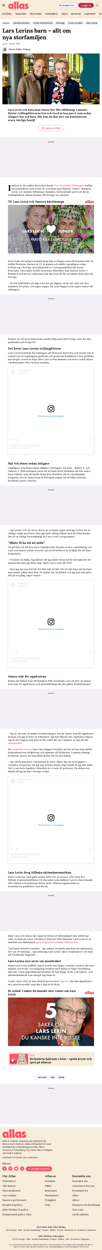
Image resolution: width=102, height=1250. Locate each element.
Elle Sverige (11, 1230)
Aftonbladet (15, 743)
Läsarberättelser (21, 23)
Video (64, 14)
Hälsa (48, 1185)
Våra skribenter (11, 1190)
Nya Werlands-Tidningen (69, 185)
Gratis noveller (75, 23)
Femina (45, 1230)
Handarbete (51, 14)
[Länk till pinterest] (22, 1168)
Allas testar (91, 23)
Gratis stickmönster (43, 23)
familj (61, 1077)
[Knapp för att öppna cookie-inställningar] (97, 5)
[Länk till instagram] (10, 1168)
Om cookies (9, 1195)
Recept (60, 1230)
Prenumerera (66, 5)
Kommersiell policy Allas (16, 1214)
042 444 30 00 (41, 1245)
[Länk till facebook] (4, 1168)
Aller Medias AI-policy (15, 1209)
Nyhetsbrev (9, 1181)
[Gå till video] (89, 202)
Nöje (47, 1204)
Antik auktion (80, 1214)
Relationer (35, 14)
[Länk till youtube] (16, 1168)
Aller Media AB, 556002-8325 (37, 1247)
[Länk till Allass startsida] (30, 5)
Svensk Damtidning (32, 1230)
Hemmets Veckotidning (86, 1204)
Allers (75, 1200)
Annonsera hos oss (83, 1185)
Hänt (20, 1230)
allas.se (90, 1245)
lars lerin (42, 1077)
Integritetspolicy (12, 1204)
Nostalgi (60, 23)
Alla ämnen (9, 1185)
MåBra (53, 1230)
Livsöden (6, 14)
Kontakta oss (80, 1181)
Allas (75, 1195)
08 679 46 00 (84, 1247)
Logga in (86, 5)
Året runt (78, 1209)
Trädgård (20, 14)
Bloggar (76, 14)
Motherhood (70, 1230)
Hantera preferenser (14, 1200)
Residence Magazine (86, 1230)
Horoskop (90, 14)
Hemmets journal (22, 749)
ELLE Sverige (18, 1239)
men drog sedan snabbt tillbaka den (57, 942)
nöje (4, 44)
